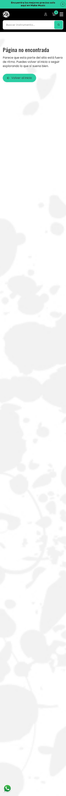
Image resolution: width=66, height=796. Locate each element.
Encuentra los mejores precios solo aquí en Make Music (33, 4)
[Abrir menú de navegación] (61, 14)
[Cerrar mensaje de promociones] (62, 4)
